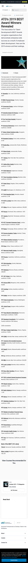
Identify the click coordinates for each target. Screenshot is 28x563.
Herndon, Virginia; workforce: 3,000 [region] (13, 295)
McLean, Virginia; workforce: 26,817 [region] (12, 372)
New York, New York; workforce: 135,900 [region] (12, 159)
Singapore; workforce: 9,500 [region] (11, 120)
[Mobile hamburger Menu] (2, 6)
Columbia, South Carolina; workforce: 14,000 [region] (13, 343)
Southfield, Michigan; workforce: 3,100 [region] (11, 426)
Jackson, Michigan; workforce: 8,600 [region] (12, 107)
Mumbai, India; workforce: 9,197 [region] (13, 378)
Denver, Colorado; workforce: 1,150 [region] (13, 396)
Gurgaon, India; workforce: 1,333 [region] (13, 307)
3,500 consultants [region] (6, 325)
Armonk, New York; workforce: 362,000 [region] (13, 360)
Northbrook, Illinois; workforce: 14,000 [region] (13, 356)
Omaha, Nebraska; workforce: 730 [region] (11, 264)
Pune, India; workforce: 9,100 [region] (13, 139)
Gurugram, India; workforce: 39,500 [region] (12, 133)
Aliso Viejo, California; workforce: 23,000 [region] (11, 277)
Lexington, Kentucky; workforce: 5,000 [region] (12, 114)
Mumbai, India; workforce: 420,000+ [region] (13, 178)
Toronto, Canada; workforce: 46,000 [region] (12, 101)
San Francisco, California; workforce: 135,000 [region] (13, 438)
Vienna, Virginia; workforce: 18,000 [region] (13, 331)
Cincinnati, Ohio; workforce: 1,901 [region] (13, 211)
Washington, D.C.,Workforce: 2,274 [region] (13, 190)
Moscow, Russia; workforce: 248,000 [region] (12, 271)
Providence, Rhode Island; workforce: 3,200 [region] (12, 240)
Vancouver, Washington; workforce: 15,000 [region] (13, 314)
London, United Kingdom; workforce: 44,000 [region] (13, 223)
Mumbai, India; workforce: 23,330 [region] (13, 365)
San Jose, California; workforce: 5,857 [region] (13, 94)
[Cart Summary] (25, 6)
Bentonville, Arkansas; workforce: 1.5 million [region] (13, 419)
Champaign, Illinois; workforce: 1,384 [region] (14, 229)
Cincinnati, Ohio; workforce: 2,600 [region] (12, 413)
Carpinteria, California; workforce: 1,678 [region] (13, 258)
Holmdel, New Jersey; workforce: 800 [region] (14, 336)
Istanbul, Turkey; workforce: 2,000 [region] (13, 234)
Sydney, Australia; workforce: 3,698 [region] (12, 290)
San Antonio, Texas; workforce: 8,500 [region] (12, 432)
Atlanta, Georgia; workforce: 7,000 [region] (13, 407)
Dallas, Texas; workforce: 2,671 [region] (12, 246)
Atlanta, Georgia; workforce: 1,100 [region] (14, 391)
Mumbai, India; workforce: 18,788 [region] (11, 165)
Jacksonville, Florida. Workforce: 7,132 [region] (14, 146)
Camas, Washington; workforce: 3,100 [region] (13, 301)
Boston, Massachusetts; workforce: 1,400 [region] (13, 350)
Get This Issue (14, 490)
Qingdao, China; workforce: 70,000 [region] (12, 184)
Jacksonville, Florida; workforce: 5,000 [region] (11, 152)
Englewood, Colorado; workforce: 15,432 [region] (12, 171)
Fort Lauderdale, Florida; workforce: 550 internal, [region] (12, 320)
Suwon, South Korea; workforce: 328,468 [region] (13, 126)
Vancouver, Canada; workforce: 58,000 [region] (13, 447)
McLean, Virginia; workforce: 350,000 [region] (14, 207)
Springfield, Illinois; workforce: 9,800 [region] (12, 251)
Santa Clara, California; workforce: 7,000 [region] (12, 385)
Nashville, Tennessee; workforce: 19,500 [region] (13, 217)
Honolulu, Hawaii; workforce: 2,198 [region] (12, 195)
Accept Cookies (14, 560)
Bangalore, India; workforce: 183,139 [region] (12, 452)
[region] (14, 556)
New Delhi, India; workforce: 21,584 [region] (13, 202)
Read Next (6, 499)
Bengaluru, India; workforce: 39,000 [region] (13, 283)
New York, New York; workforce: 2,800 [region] (13, 402)
